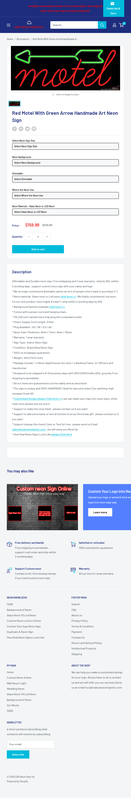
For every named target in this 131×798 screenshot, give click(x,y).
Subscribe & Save (113, 11)
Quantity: (17, 236)
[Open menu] (8, 25)
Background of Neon (19, 609)
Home (10, 39)
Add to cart (38, 249)
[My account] (114, 25)
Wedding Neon (15, 688)
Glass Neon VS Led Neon (21, 615)
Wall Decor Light (16, 683)
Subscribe (18, 754)
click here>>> (68, 296)
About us (76, 615)
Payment (76, 631)
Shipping (76, 654)
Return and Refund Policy (86, 642)
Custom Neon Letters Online (24, 620)
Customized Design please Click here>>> (38, 398)
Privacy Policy (79, 620)
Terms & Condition (82, 626)
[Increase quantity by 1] (47, 236)
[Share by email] (34, 128)
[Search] (102, 25)
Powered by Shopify (17, 781)
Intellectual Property (83, 648)
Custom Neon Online (19, 677)
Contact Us (78, 637)
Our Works (13, 705)
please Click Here (62, 434)
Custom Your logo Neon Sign (24, 626)
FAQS (10, 604)
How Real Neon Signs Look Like (25, 637)
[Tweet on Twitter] (27, 128)
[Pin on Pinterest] (21, 128)
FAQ (73, 609)
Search (75, 604)
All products (23, 39)
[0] (121, 25)
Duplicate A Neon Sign (20, 631)
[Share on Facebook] (14, 128)
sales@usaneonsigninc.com (29, 429)
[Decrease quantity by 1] (29, 236)
